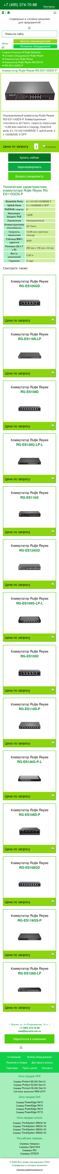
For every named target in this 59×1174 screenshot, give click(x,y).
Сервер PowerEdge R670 (29, 1108)
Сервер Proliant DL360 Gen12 (29, 1084)
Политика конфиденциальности (29, 1169)
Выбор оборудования (39, 1057)
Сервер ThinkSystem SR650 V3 (29, 1132)
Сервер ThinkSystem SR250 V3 (29, 1129)
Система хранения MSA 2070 (29, 1091)
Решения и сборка (16, 1062)
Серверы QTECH (29, 1153)
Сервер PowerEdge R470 (29, 1102)
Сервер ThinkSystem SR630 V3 (29, 1126)
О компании (14, 1057)
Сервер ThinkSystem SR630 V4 (29, 1122)
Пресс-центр (30, 1068)
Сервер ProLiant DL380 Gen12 (29, 1088)
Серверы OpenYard (29, 1146)
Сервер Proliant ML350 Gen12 (29, 1081)
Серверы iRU (29, 1150)
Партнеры (12, 1068)
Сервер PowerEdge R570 (29, 1105)
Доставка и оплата (42, 1062)
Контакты (49, 6)
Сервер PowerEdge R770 (29, 1112)
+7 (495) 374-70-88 (20, 4)
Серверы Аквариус (30, 1143)
